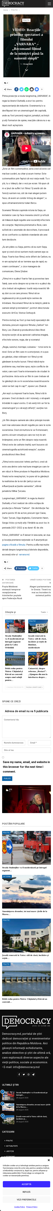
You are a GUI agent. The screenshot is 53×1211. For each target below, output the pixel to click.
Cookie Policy (19, 1207)
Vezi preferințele (26, 1199)
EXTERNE (7, 876)
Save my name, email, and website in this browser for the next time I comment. (26, 766)
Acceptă (26, 1184)
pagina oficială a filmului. (14, 544)
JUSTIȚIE (10, 1151)
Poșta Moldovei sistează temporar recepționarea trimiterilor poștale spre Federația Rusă (12, 592)
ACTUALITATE (12, 1146)
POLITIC (26, 20)
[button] (48, 1160)
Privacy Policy (31, 1207)
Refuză (26, 1192)
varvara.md (24, 554)
